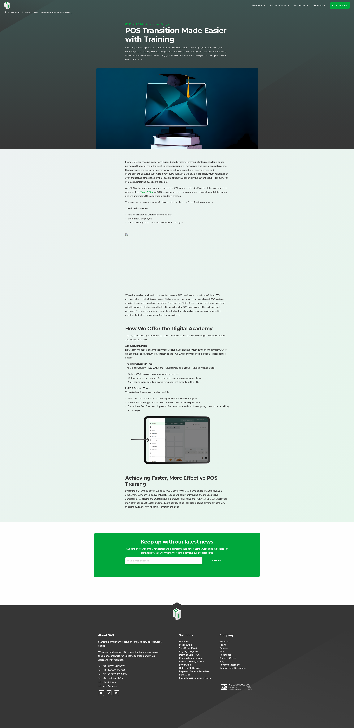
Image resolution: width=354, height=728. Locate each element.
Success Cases (278, 5)
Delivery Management (191, 661)
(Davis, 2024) (146, 192)
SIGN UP (216, 560)
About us (318, 5)
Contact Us (339, 5)
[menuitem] (259, 5)
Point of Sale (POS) (189, 655)
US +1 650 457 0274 (112, 678)
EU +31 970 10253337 (113, 666)
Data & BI (184, 674)
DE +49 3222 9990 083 (114, 674)
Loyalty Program (188, 651)
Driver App (185, 664)
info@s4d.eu (109, 682)
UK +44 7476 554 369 (113, 670)
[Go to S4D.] (5, 12)
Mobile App (185, 645)
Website (183, 641)
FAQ (221, 661)
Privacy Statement (229, 664)
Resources (299, 5)
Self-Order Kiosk (188, 648)
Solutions (257, 5)
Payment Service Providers (194, 671)
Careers (223, 648)
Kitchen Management (191, 658)
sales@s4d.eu (109, 686)
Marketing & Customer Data (195, 678)
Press (222, 651)
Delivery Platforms (189, 668)
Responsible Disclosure (232, 668)
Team (222, 645)
